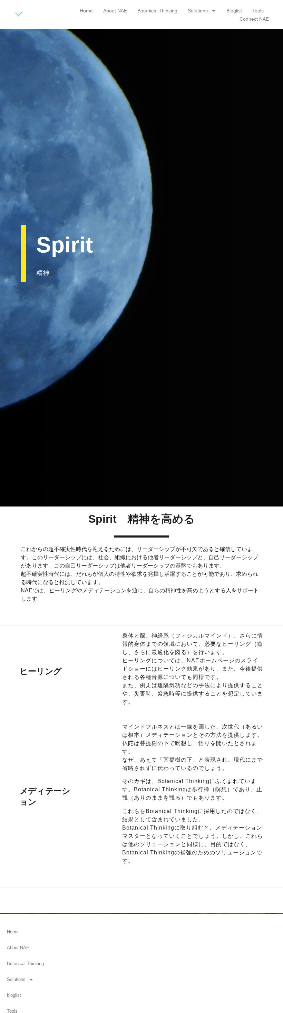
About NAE (115, 10)
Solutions (198, 10)
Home (86, 10)
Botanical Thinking (157, 10)
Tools (258, 10)
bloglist (234, 10)
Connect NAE (254, 19)
